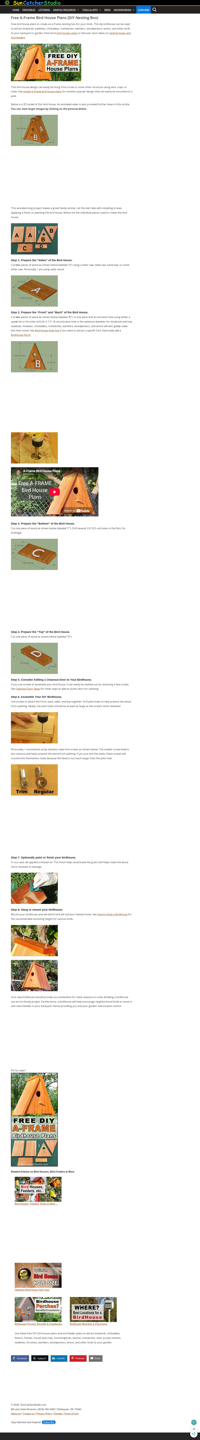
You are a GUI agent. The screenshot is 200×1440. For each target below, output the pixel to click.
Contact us (29, 1413)
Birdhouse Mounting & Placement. (89, 1324)
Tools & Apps (90, 9)
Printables (28, 9)
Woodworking (122, 9)
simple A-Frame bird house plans (42, 91)
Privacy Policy (44, 1413)
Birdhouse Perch (20, 335)
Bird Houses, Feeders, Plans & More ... (36, 1204)
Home (15, 9)
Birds (107, 9)
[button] (77, 10)
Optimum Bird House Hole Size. (32, 1290)
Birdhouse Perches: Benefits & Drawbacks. (38, 1324)
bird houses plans (67, 33)
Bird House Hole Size (47, 330)
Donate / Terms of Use (66, 1413)
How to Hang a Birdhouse (112, 914)
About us (16, 1413)
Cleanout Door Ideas (28, 688)
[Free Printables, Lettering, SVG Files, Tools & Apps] (100, 2)
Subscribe (143, 9)
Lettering (44, 9)
